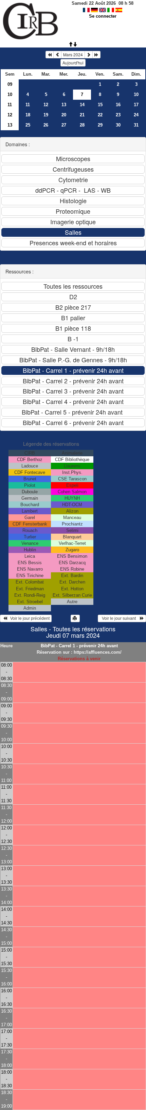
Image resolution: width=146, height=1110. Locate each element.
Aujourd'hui (73, 62)
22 (100, 114)
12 (45, 104)
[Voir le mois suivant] (89, 54)
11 (9, 104)
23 (118, 114)
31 (136, 125)
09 (9, 84)
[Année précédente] (49, 54)
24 (136, 114)
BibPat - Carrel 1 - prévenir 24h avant (79, 645)
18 (27, 114)
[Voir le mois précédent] (57, 54)
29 (100, 125)
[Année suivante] (96, 54)
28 (82, 125)
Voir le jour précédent (28, 618)
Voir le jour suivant (120, 618)
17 (136, 104)
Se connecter (102, 16)
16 (118, 104)
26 (45, 125)
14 (82, 104)
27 (63, 125)
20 (63, 114)
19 (45, 114)
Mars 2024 (73, 54)
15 (100, 104)
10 (9, 94)
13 (63, 104)
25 (27, 125)
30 (118, 125)
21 (82, 114)
